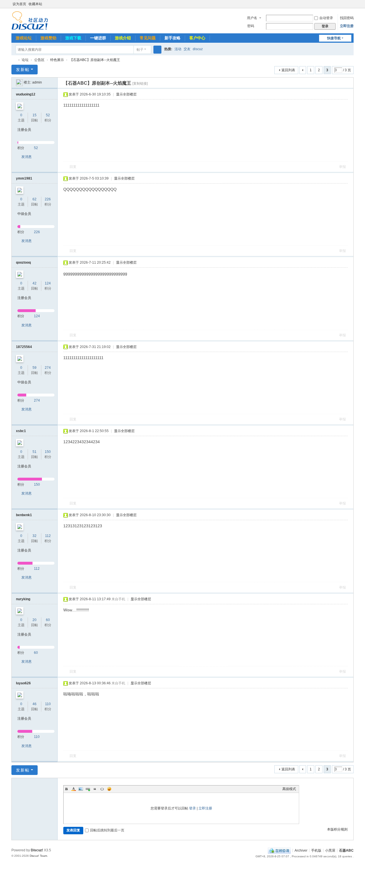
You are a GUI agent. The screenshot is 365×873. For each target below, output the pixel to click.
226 (48, 199)
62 (34, 199)
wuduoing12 (25, 94)
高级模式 (289, 789)
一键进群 (98, 38)
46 (34, 704)
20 (34, 620)
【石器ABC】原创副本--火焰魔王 (95, 60)
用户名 (252, 18)
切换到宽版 (351, 6)
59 (34, 368)
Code (102, 789)
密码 (250, 26)
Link (88, 789)
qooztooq (23, 262)
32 (34, 536)
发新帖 (23, 69)
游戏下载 (73, 38)
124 (48, 283)
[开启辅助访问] (345, 4)
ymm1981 (24, 178)
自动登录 (326, 18)
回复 (73, 167)
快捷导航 (334, 38)
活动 (178, 49)
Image (81, 789)
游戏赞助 (48, 38)
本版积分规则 (337, 829)
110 (48, 704)
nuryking (23, 599)
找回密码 (347, 18)
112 (48, 536)
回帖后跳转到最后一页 (107, 830)
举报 (342, 167)
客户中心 (197, 38)
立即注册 (347, 26)
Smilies (109, 789)
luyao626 (23, 683)
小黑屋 (330, 850)
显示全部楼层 (126, 94)
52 (48, 115)
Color (73, 789)
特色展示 (57, 60)
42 (34, 283)
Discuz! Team (38, 855)
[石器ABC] (29, 20)
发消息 (26, 157)
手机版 (316, 850)
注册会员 (24, 130)
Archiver (301, 850)
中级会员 (24, 214)
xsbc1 (21, 431)
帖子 (140, 50)
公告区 (39, 60)
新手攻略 (173, 38)
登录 (192, 808)
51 (34, 452)
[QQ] (279, 850)
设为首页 (19, 4)
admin (37, 82)
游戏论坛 (24, 38)
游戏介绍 (123, 38)
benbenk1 (24, 515)
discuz (198, 49)
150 (48, 452)
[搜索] (157, 50)
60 (48, 620)
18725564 (24, 347)
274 (48, 368)
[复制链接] (140, 84)
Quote (95, 789)
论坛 (25, 60)
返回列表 (288, 70)
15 (34, 115)
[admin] (19, 82)
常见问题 (148, 38)
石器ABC (13, 60)
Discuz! (37, 850)
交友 (187, 49)
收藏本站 (35, 4)
